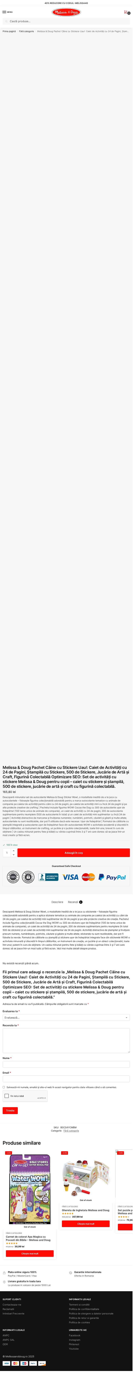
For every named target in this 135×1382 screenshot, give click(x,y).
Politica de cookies (79, 1322)
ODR (5, 1344)
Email (7, 1072)
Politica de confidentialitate (84, 1309)
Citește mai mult (29, 1253)
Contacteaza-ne (12, 1304)
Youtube (74, 1348)
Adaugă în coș (74, 852)
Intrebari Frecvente (13, 1313)
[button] (126, 12)
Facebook (74, 1335)
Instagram (74, 1339)
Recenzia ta (11, 1025)
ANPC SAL (8, 1339)
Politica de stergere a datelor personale (91, 1313)
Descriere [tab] (57, 902)
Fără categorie (26, 31)
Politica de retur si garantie (84, 1318)
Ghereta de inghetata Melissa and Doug (85, 1210)
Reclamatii (8, 1309)
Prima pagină (9, 31)
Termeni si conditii (79, 1304)
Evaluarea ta (11, 1011)
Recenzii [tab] (74, 902)
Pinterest (74, 1344)
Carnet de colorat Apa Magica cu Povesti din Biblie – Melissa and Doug (28, 1238)
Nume (7, 1058)
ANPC (6, 1335)
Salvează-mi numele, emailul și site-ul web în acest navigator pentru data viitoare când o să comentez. (62, 1087)
